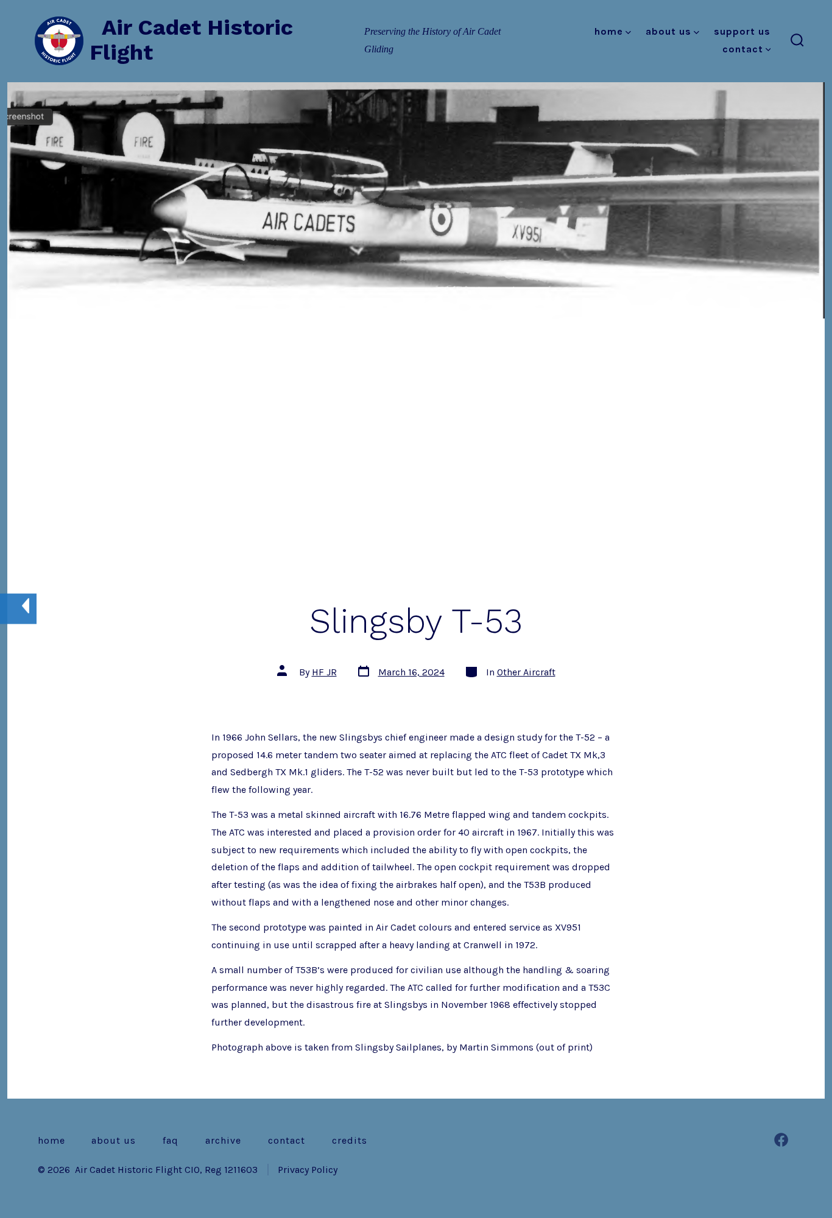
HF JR (324, 672)
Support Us (742, 31)
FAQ (170, 1140)
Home (608, 31)
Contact (742, 49)
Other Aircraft (526, 672)
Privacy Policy (307, 1169)
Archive (223, 1140)
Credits (349, 1140)
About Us (668, 31)
